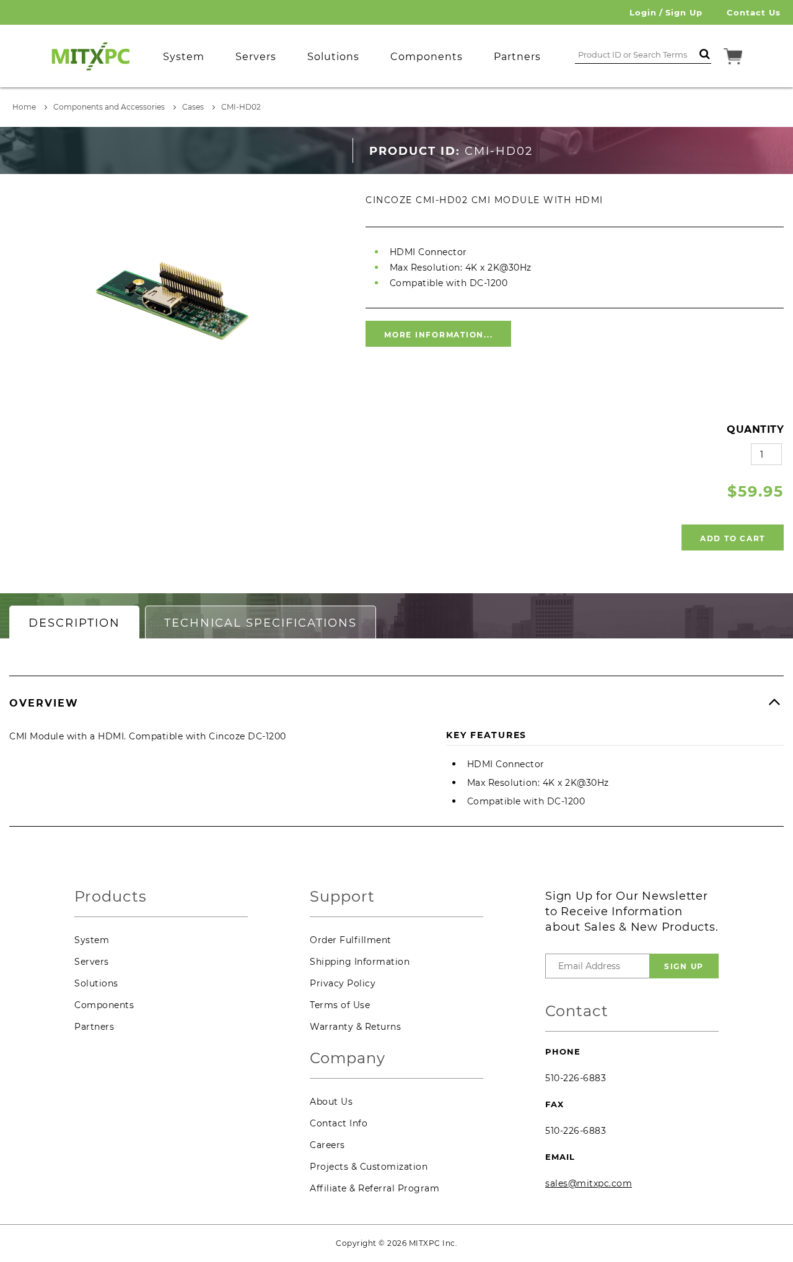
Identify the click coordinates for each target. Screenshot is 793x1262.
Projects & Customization (368, 1166)
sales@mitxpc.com (588, 1183)
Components (104, 1005)
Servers (91, 961)
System (91, 940)
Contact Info (338, 1123)
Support (342, 897)
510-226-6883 (575, 1078)
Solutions (96, 983)
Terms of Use (340, 1005)
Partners (94, 1026)
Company (347, 1058)
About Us (331, 1101)
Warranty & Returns (355, 1026)
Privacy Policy (342, 983)
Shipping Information (360, 961)
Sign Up (684, 12)
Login (643, 12)
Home (24, 106)
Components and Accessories (109, 106)
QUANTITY (755, 429)
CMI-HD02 (241, 106)
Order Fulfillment (351, 940)
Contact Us (754, 12)
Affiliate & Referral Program (374, 1188)
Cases (193, 106)
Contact (576, 1011)
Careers (327, 1145)
